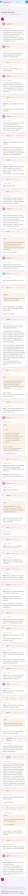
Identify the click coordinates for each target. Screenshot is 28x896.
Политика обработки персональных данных (10, 891)
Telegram (22, 893)
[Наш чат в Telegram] (26, 2)
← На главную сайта (18, 2)
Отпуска (9, 9)
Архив (2, 9)
